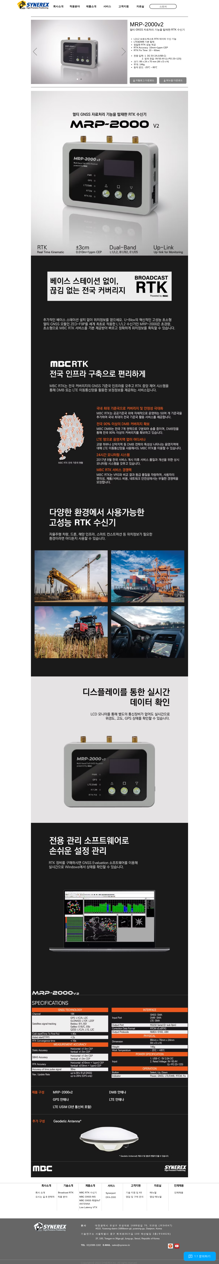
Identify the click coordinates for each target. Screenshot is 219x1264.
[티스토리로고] (170, 1246)
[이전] (35, 52)
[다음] (124, 52)
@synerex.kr (123, 1245)
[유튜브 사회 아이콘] (176, 1246)
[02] (81, 79)
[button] (163, 6)
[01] (77, 79)
